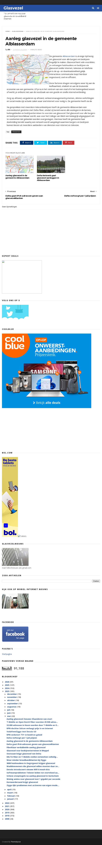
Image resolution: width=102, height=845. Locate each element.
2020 (7, 809)
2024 (7, 688)
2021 (7, 806)
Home (7, 31)
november (12, 697)
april (9, 789)
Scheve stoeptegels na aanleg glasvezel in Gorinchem (33, 776)
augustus (12, 706)
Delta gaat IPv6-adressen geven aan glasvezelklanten (33, 744)
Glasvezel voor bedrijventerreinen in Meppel (28, 750)
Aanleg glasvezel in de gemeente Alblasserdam (17, 176)
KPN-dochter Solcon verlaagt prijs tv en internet (30, 728)
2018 (7, 815)
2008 (7, 819)
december (12, 694)
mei (9, 716)
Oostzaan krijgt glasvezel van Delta (24, 753)
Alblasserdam (17, 31)
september (12, 703)
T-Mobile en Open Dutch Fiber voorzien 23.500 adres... (32, 722)
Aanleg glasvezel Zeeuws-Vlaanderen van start (29, 719)
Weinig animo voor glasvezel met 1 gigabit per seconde (33, 779)
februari (11, 796)
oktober (11, 700)
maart (10, 792)
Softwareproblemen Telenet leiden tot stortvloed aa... (33, 772)
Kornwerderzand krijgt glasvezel (22, 782)
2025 (7, 685)
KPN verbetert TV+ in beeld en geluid (24, 735)
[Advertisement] (22, 429)
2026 (7, 682)
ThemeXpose (16, 842)
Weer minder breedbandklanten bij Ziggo (26, 760)
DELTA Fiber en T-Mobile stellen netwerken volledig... (32, 757)
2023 (7, 691)
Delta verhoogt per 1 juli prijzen (22, 738)
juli (8, 710)
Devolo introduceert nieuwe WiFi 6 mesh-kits (28, 769)
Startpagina (7, 654)
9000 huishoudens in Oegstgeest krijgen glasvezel (31, 763)
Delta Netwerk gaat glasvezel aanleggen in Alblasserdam (48, 177)
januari (10, 799)
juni (9, 713)
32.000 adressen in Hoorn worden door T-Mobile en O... (33, 725)
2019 (7, 812)
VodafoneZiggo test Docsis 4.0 (21, 731)
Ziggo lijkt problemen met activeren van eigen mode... (33, 785)
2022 (7, 803)
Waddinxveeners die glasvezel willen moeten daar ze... (33, 766)
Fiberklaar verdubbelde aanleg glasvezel (26, 747)
